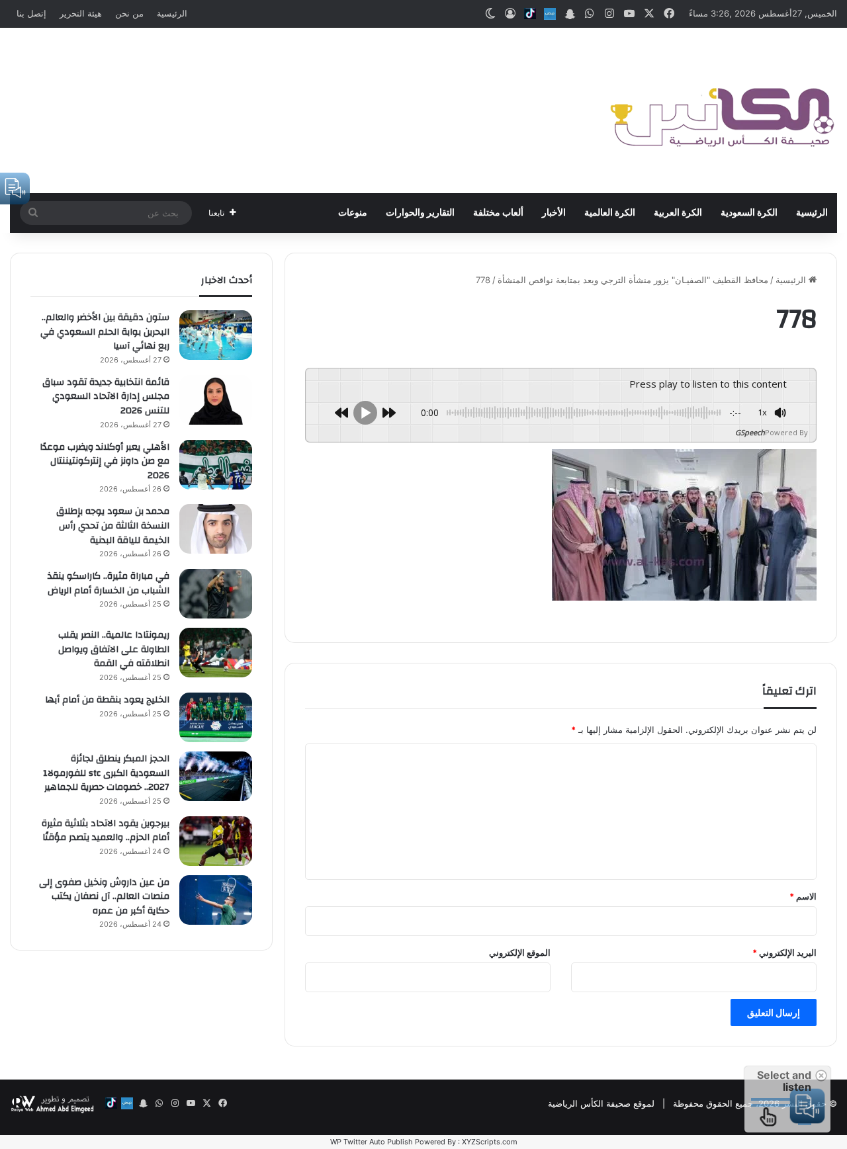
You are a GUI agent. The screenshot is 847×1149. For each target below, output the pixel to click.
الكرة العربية (678, 213)
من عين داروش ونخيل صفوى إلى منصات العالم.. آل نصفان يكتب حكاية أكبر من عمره (104, 896)
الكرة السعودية (749, 213)
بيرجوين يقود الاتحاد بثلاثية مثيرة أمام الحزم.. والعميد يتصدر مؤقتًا (105, 831)
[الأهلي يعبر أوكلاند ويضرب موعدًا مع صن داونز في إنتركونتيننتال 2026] (215, 464)
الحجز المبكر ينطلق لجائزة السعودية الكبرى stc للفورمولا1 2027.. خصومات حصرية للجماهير (106, 773)
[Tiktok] (530, 14)
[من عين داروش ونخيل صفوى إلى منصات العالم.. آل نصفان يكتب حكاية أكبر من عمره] (215, 900)
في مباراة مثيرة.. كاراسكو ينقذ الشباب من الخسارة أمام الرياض (108, 583)
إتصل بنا (31, 13)
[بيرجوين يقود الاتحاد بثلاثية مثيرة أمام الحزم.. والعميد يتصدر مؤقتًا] (215, 841)
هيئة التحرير (81, 13)
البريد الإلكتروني (784, 952)
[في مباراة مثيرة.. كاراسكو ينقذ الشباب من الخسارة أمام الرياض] (215, 593)
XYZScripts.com (489, 1141)
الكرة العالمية (609, 213)
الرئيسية (172, 13)
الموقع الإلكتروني (520, 952)
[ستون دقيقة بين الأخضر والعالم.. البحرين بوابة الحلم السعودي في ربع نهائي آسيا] (215, 335)
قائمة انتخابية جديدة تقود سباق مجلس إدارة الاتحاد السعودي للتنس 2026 (105, 396)
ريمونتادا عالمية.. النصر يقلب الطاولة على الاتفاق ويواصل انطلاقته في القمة (113, 649)
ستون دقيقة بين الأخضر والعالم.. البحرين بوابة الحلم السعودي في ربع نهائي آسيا (104, 332)
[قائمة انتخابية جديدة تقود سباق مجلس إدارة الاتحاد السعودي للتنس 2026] (215, 400)
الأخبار (554, 213)
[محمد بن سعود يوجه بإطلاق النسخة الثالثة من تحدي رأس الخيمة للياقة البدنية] (215, 529)
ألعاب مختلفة (498, 213)
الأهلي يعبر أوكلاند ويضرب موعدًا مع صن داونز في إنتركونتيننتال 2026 (104, 461)
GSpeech (750, 432)
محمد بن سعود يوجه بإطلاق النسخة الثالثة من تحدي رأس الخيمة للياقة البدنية (112, 525)
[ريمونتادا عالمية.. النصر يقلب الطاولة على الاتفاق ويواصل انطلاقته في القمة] (215, 652)
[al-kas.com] (721, 110)
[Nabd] (550, 14)
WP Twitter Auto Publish (371, 1141)
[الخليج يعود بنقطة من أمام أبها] (215, 717)
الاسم (803, 896)
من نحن (129, 13)
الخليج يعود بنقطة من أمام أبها (107, 699)
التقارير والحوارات (420, 213)
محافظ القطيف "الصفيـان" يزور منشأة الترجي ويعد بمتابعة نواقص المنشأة (633, 280)
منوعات (352, 213)
